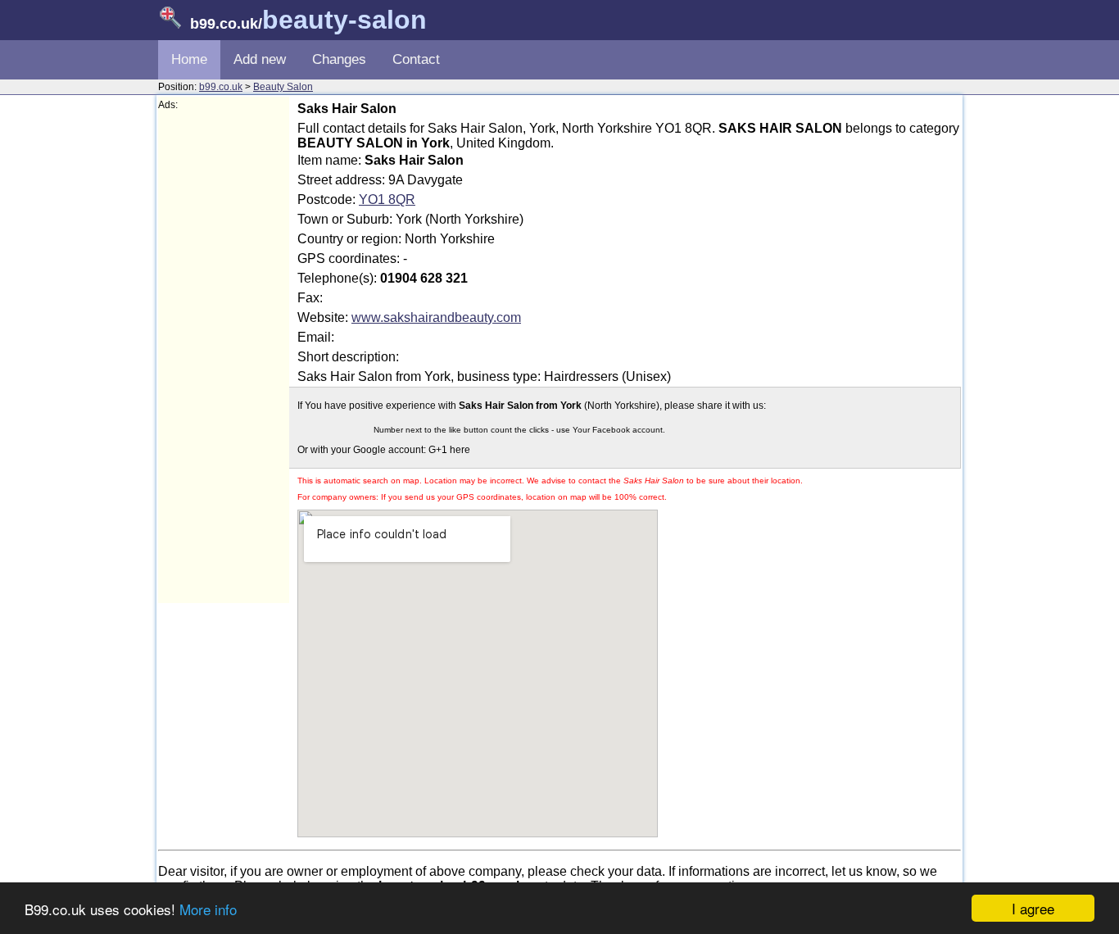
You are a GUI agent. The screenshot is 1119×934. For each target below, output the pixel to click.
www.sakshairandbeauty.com (436, 317)
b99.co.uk (220, 87)
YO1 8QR (387, 199)
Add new (259, 59)
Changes (339, 59)
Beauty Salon (283, 87)
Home (189, 59)
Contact (416, 59)
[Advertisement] (223, 357)
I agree (1033, 908)
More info (208, 909)
